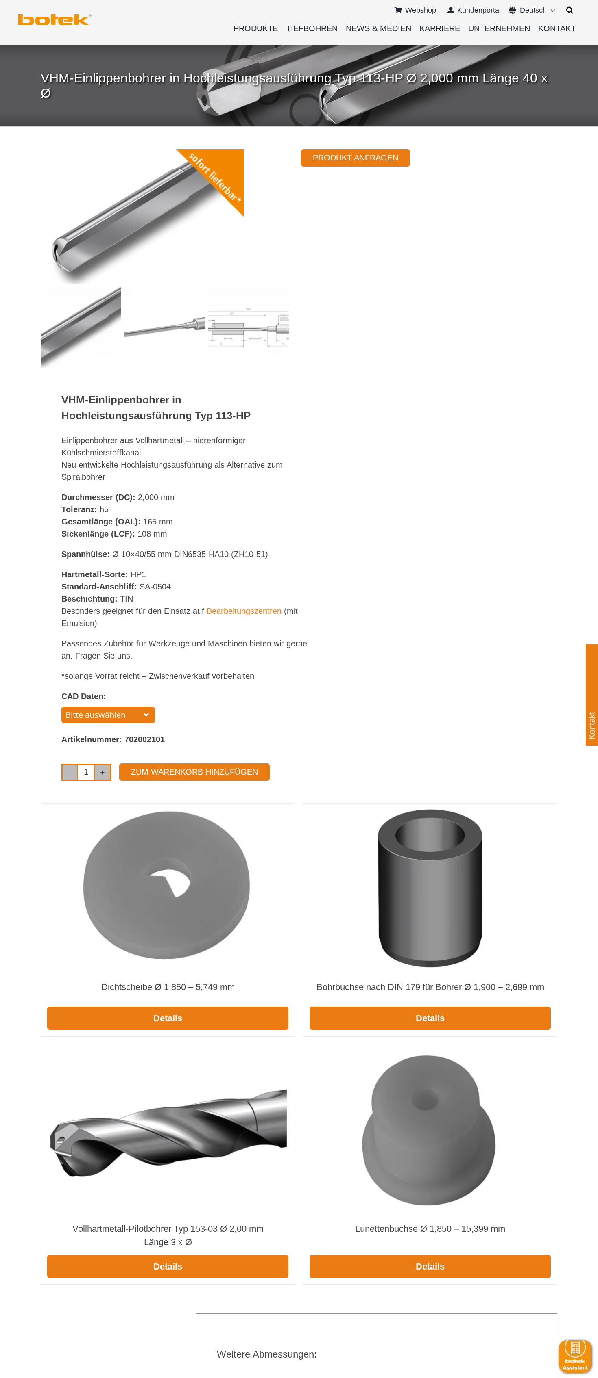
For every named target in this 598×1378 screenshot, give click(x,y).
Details (167, 1018)
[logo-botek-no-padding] (55, 17)
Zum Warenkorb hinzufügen (194, 771)
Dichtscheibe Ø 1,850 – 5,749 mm (168, 987)
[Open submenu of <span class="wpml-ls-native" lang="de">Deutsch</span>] (551, 10)
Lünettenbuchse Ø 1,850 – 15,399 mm (430, 1229)
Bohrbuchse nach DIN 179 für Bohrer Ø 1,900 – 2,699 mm (430, 987)
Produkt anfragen (355, 157)
